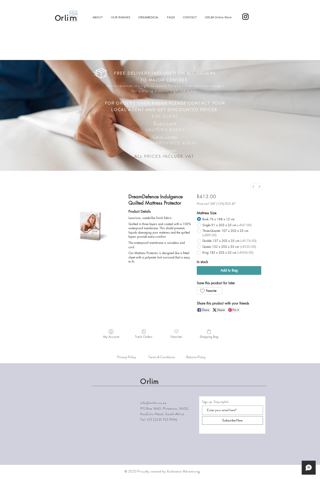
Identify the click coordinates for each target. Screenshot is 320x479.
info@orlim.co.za (153, 402)
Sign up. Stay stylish (215, 402)
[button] (263, 16)
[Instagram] (245, 16)
